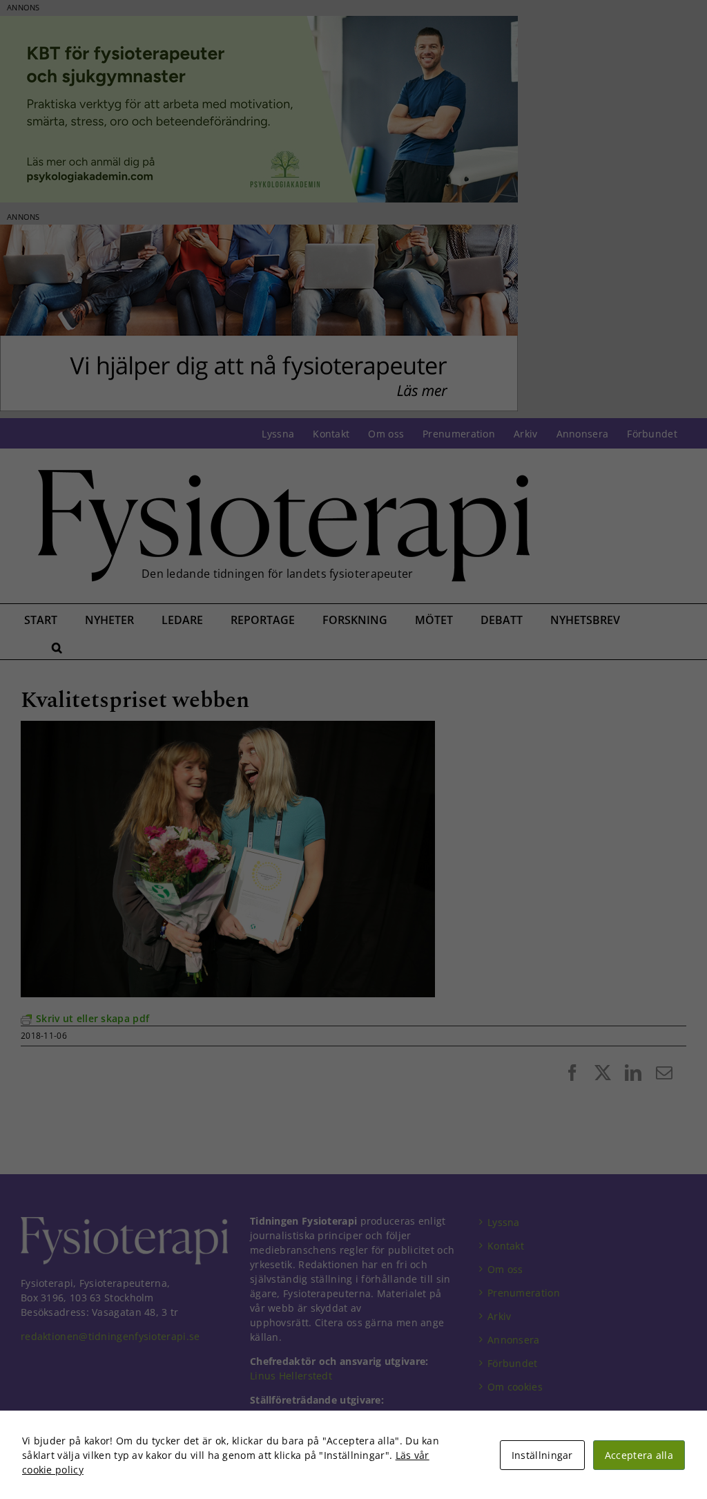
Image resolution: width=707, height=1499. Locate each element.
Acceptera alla (639, 1455)
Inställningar (542, 1455)
